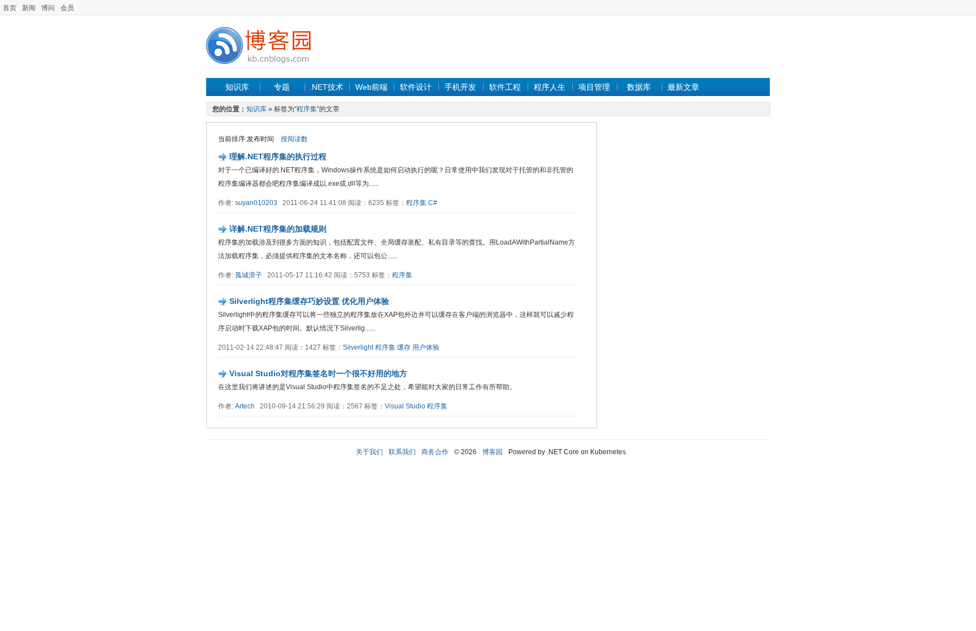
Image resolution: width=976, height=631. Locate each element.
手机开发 (460, 87)
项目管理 (594, 87)
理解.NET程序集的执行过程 (277, 156)
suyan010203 (256, 203)
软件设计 (416, 87)
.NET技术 (326, 87)
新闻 (29, 8)
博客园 (492, 452)
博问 (48, 8)
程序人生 (549, 87)
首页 (9, 8)
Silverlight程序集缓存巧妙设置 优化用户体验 (309, 301)
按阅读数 (294, 139)
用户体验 (425, 347)
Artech (245, 406)
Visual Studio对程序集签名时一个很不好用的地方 (318, 373)
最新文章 (683, 87)
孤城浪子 (248, 275)
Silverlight (358, 347)
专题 (282, 87)
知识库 (237, 87)
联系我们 (402, 452)
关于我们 (369, 452)
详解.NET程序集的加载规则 (277, 228)
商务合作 (434, 452)
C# (432, 203)
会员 (67, 8)
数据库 (639, 87)
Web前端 (371, 87)
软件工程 (505, 87)
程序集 (307, 109)
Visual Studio (405, 406)
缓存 (404, 347)
